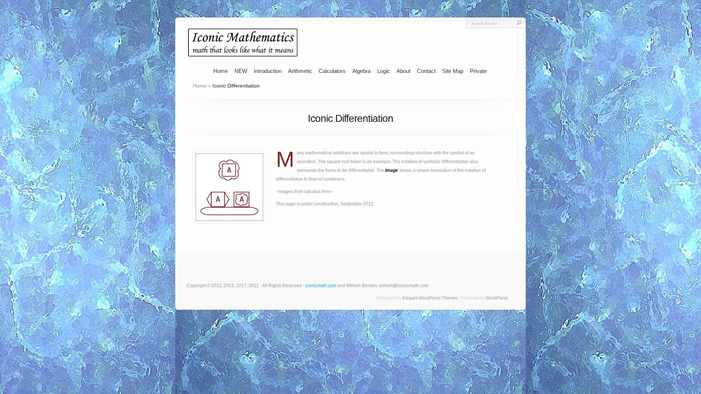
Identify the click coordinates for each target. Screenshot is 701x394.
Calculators (332, 71)
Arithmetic (300, 71)
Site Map (452, 71)
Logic (383, 71)
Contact (426, 71)
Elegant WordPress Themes (430, 298)
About (403, 71)
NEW (240, 71)
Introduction (267, 71)
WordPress (497, 298)
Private (478, 71)
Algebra (361, 71)
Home (220, 71)
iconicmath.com (320, 285)
